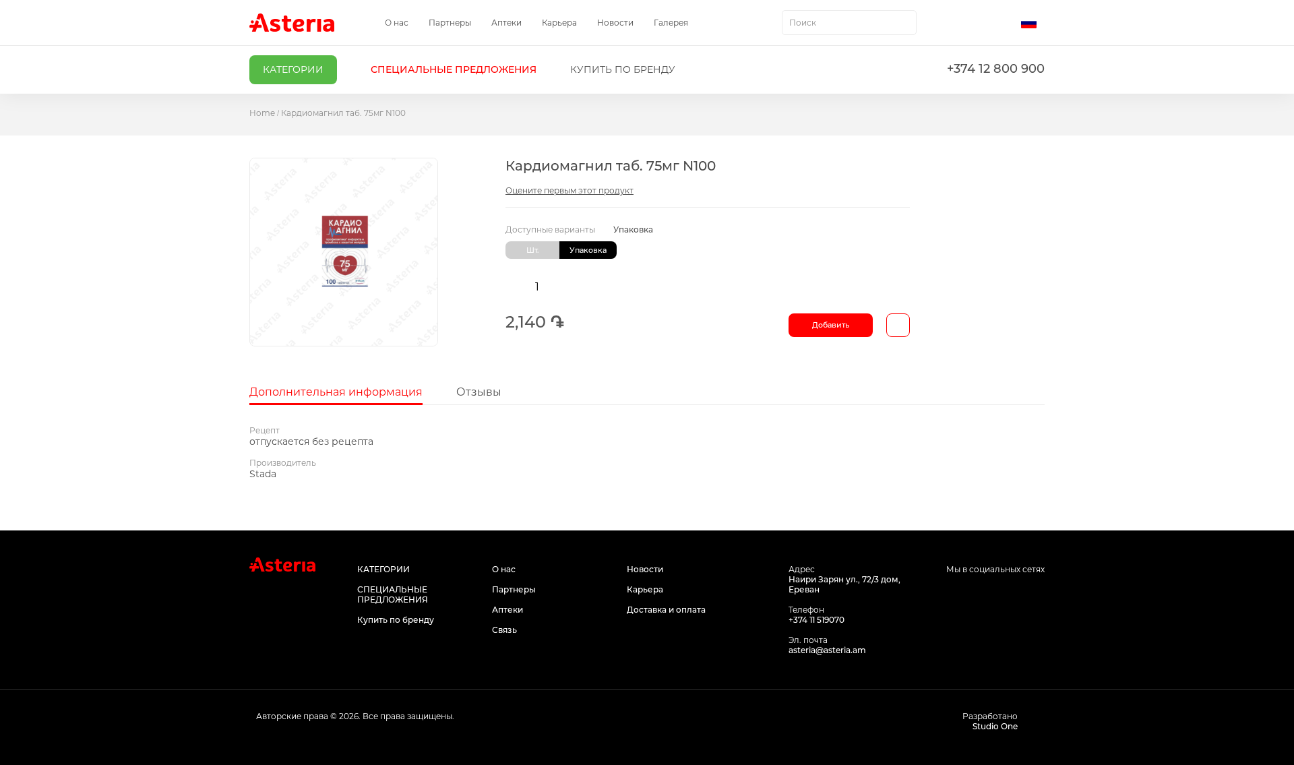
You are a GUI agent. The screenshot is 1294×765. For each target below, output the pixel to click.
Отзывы (478, 392)
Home (262, 113)
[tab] (336, 392)
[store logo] (291, 22)
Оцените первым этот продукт (569, 190)
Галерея (671, 23)
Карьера (559, 23)
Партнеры (450, 23)
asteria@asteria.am (827, 650)
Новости (615, 23)
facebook (975, 595)
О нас (396, 23)
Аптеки (506, 23)
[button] (1033, 23)
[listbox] (707, 250)
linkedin (1036, 595)
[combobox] (849, 22)
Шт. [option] (532, 250)
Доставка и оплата (666, 610)
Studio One (995, 726)
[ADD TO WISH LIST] (898, 325)
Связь (504, 630)
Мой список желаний (975, 23)
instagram (1005, 595)
